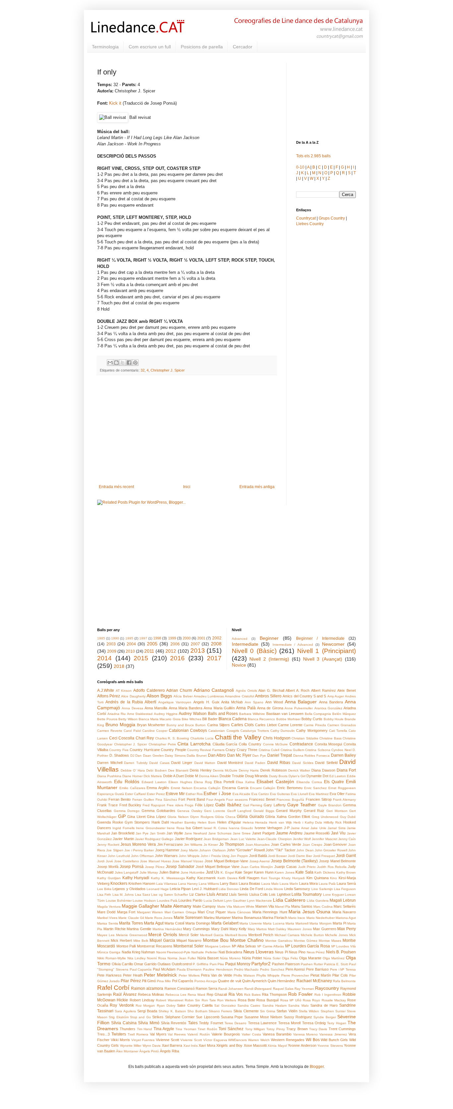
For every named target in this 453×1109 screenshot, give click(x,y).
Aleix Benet (346, 690)
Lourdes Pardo (190, 900)
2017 (214, 658)
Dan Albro (217, 755)
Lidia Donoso (229, 889)
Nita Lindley (136, 958)
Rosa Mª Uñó (290, 1000)
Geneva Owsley (189, 811)
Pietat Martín (320, 975)
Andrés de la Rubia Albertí (130, 702)
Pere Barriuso (317, 969)
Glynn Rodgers (202, 817)
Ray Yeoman (304, 988)
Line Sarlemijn (322, 889)
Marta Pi (339, 923)
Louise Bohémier (119, 900)
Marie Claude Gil (131, 918)
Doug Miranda (256, 776)
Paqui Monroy (237, 964)
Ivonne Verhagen (268, 828)
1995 (129, 638)
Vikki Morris (120, 1040)
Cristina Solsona (317, 750)
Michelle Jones (336, 935)
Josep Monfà (107, 867)
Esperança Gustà (110, 794)
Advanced (239, 638)
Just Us (213, 872)
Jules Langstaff (127, 872)
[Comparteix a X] (122, 362)
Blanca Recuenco (261, 719)
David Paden (255, 763)
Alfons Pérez (108, 696)
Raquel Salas (283, 988)
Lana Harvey (188, 883)
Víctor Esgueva (215, 1040)
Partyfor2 (261, 963)
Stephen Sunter (333, 1011)
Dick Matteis (153, 776)
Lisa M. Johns (123, 894)
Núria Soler (272, 958)
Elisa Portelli (224, 782)
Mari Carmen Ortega (180, 912)
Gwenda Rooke (110, 822)
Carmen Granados (341, 725)
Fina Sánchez (166, 799)
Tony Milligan (255, 1029)
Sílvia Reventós (173, 1023)
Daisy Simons (175, 755)
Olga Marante (310, 958)
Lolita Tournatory (306, 894)
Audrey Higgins (165, 714)
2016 (177, 658)
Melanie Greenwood (131, 935)
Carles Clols (242, 725)
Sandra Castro (248, 1005)
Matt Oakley (277, 929)
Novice (239, 665)
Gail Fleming (252, 805)
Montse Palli (126, 946)
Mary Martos (257, 929)
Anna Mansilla (156, 708)
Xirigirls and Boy (229, 1045)
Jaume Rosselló (317, 833)
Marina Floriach (274, 918)
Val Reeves (177, 1034)
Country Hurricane (145, 750)
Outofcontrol (182, 964)
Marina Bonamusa (246, 918)
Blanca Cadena (233, 719)
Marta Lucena (274, 923)
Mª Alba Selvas (244, 946)
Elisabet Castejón (275, 781)
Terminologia (105, 46)
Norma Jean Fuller (181, 958)
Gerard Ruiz (314, 811)
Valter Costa (251, 1034)
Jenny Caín (347, 839)
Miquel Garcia (162, 940)
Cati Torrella (338, 730)
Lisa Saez (142, 894)
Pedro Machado (246, 969)
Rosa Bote (246, 1000)
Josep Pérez (154, 867)
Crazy (230, 750)
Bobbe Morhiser (288, 719)
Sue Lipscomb (207, 1017)
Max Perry (346, 929)
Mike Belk (140, 940)
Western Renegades (287, 1040)
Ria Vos (235, 994)
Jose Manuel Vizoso (187, 861)
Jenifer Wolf (302, 839)
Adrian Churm (179, 690)
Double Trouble (232, 776)
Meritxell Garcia (212, 935)
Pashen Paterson (286, 964)
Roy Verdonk (122, 1005)
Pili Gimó (149, 981)
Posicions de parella (202, 46)
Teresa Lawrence (262, 1023)
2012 (170, 651)
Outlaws (164, 964)
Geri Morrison (337, 811)
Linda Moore (273, 889)
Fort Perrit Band (191, 799)
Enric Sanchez (315, 788)
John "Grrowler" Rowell (246, 850)
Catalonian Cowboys (188, 730)
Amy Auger (335, 696)
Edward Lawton (154, 782)
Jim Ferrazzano (170, 844)
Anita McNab (232, 702)
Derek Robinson (273, 770)
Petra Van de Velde (216, 975)
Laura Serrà (346, 883)
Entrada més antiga (257, 486)
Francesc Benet (262, 799)
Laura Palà (327, 883)
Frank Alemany (344, 799)
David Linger (181, 763)
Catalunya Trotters (254, 730)
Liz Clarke (197, 894)
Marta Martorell (297, 923)
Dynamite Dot (317, 776)
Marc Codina (323, 906)
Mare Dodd (106, 912)
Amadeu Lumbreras (209, 696)
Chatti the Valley (238, 737)
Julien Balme (169, 872)
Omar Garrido (145, 964)
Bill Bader (209, 719)
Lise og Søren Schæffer (169, 894)
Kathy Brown (346, 872)
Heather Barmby (183, 822)
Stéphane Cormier (180, 1017)
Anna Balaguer (301, 701)
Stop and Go (140, 1017)
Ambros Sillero (268, 696)
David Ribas (279, 762)
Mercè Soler (189, 935)
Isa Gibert (194, 828)
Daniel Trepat (279, 755)
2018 (119, 666)
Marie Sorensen (188, 917)
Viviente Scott (191, 1040)
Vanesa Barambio (277, 1034)
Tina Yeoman (185, 1029)
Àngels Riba (169, 1051)
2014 (104, 658)
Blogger (317, 1066)
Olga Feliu (290, 958)
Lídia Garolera (318, 900)
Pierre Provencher (295, 975)
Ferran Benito (119, 799)
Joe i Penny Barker (139, 850)
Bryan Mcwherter (151, 725)
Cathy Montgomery (311, 730)
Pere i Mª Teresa (343, 969)
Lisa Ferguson (345, 889)
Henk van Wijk (280, 822)
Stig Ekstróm (118, 1017)
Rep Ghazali (217, 994)
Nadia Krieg (131, 952)
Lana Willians (209, 883)
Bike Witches (191, 719)
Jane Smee (242, 833)
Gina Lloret (136, 817)
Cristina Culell (269, 750)
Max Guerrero (324, 929)
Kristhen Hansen (141, 883)
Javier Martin (123, 839)
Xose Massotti (255, 1045)
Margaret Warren (150, 912)
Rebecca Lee (175, 994)
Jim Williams (193, 844)
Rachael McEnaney (314, 981)
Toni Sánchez (231, 1029)
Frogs (189, 805)
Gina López (156, 817)
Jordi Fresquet (324, 856)
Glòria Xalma (276, 817)
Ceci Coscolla (122, 738)
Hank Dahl (160, 822)
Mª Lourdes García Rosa (307, 946)
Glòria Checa (225, 817)
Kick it (115, 103)
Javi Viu (338, 833)
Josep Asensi (259, 861)
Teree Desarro (235, 1023)
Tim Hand (144, 1029)
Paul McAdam (164, 969)
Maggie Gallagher (140, 906)
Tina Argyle (164, 1029)
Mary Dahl (219, 929)
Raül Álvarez (125, 994)
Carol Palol (132, 730)
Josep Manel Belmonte (337, 861)
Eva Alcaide (241, 794)
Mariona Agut (346, 918)
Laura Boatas (249, 883)
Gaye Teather (301, 804)
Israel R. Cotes (215, 828)
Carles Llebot (266, 725)
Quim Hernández (281, 981)
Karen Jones (284, 872)
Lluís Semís (238, 894)
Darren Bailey (343, 755)
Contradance (301, 744)
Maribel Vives (107, 918)
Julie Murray (149, 872)
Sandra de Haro (324, 1005)
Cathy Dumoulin (282, 730)
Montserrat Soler (188, 946)
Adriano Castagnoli (214, 690)
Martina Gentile (139, 929)
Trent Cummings (342, 1029)
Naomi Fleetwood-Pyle (173, 952)
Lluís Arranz (217, 894)
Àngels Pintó (149, 1051)
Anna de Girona (270, 708)
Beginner (269, 638)
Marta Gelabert (224, 923)
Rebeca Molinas (151, 994)
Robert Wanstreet (169, 1000)
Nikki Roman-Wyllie (111, 958)
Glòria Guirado (250, 816)
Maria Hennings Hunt (269, 912)
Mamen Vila (264, 906)
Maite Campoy (204, 906)
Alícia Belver (182, 696)
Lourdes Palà (167, 900)
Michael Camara (287, 935)
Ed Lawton (337, 776)
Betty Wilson (127, 719)
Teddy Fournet (211, 1023)
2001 (201, 638)
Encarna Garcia (235, 788)
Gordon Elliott (299, 817)
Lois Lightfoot (279, 894)
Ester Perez (156, 794)
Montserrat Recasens (154, 946)
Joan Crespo (312, 844)
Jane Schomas (219, 833)
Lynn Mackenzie (259, 900)
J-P (287, 828)
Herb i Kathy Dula (307, 822)
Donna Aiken (209, 776)
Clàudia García (225, 744)
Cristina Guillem (292, 750)
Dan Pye (259, 755)
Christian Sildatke (304, 738)
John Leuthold (119, 856)
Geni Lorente (214, 811)
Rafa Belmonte (344, 981)
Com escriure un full (150, 46)
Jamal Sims (336, 828)
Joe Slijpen (114, 850)
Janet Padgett (263, 833)
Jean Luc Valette (243, 839)
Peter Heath (133, 975)
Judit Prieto (307, 867)
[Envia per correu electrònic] (110, 362)
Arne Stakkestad (140, 714)
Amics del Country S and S (304, 696)
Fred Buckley (130, 805)
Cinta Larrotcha (194, 743)
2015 (141, 658)
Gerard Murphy (289, 811)
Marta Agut (153, 923)
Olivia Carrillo (122, 964)
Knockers (118, 883)
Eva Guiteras (280, 794)
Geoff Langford (239, 811)
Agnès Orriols (246, 690)
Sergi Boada (147, 1011)
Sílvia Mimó (148, 1023)
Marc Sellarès (345, 906)
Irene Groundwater (150, 828)
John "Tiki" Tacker (280, 850)
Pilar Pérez (131, 981)
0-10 (300, 167)
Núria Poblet (252, 958)
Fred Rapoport (154, 805)
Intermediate (245, 644)
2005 (152, 643)
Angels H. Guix (206, 702)
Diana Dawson (323, 770)
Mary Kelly (238, 929)
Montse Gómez (305, 940)
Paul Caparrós (141, 969)
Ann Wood (274, 702)
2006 (175, 644)
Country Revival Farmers (206, 750)
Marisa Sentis (107, 923)
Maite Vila (224, 906)
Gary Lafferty (275, 805)
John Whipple (189, 856)
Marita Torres (131, 923)
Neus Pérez (316, 952)
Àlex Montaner (127, 1051)
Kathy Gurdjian (109, 878)
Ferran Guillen (143, 799)
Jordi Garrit (346, 855)
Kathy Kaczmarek (201, 878)
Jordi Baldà (258, 856)
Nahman (148, 952)
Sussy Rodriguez (298, 1017)
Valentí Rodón (198, 1034)
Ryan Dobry (166, 1005)
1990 (115, 638)
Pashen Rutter (312, 964)
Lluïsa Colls (258, 894)
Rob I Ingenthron (327, 994)
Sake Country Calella (195, 1005)
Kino (333, 878)
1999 (172, 638)
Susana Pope (232, 1017)
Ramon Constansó (179, 988)
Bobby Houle (334, 719)
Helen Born (207, 822)
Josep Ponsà (132, 866)
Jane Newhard (195, 833)
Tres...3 (103, 1034)
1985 (101, 638)
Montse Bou (215, 940)
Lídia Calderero (289, 900)
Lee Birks (104, 889)
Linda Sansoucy (297, 889)
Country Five (118, 750)
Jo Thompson (231, 844)
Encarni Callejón (263, 788)
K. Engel (227, 872)
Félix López (204, 805)
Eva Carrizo (260, 794)
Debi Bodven (156, 770)
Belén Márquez (344, 714)
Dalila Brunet (197, 755)
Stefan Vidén (287, 1011)
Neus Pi (281, 952)
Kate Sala (304, 872)
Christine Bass (330, 738)
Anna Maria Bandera (186, 708)
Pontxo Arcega (205, 981)
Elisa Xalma (245, 782)
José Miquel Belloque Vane (217, 867)
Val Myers (158, 1034)
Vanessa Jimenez (333, 1034)
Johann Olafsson (212, 850)
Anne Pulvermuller (299, 708)
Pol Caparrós (182, 981)
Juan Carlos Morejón (257, 867)
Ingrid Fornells (123, 828)
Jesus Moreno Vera (138, 844)
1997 (143, 638)
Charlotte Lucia (202, 738)
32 (143, 370)
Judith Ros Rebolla (332, 867)
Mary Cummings (196, 929)
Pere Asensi (295, 969)
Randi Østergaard (258, 988)
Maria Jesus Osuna (309, 911)
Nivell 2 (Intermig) (269, 659)
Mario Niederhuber (320, 918)
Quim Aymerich (254, 981)
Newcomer (333, 644)
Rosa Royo (311, 1000)
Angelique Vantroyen (174, 702)
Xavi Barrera (172, 1045)
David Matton (205, 763)
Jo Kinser (211, 844)
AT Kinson (124, 690)
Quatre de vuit (229, 981)
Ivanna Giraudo (241, 828)
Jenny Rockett (108, 844)
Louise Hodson (144, 900)
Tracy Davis (318, 1029)
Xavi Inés (190, 1045)
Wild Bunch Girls (334, 1040)
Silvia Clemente (245, 1011)
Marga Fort (126, 912)
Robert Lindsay (142, 1000)
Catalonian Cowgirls (223, 730)
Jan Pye (142, 833)
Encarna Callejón (207, 788)
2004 (131, 644)
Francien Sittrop (319, 799)
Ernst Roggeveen (342, 788)
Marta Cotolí (174, 923)
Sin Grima (267, 1011)
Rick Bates (252, 994)
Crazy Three (247, 750)
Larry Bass (229, 883)
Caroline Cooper (154, 730)
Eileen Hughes (180, 782)
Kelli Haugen (249, 878)
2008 (216, 643)
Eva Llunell (299, 794)
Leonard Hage (158, 889)
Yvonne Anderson (302, 1045)
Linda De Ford (251, 889)
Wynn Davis (152, 1045)
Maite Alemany (176, 906)
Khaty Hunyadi (293, 878)
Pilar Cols (340, 975)
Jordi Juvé (105, 861)
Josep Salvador (180, 866)
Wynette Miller (130, 1045)
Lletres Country (310, 224)
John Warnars (166, 856)
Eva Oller (337, 794)
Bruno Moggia (120, 724)
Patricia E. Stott (336, 964)
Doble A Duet (173, 776)
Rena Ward (196, 994)
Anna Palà (245, 708)
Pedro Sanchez (272, 969)
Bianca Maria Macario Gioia (160, 719)
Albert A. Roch (297, 690)
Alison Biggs (159, 695)
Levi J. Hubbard (205, 889)
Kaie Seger (244, 872)
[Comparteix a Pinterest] (135, 362)
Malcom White (243, 906)
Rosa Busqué (267, 1000)
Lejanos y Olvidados (128, 889)
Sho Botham (197, 1011)
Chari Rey (145, 738)
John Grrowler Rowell (331, 850)
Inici (186, 486)
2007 (195, 644)
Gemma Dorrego (127, 811)
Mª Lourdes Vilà (343, 946)
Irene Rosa (175, 828)
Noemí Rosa (156, 958)
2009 (111, 651)
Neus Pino (297, 952)
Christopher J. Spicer (168, 370)
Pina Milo (164, 981)
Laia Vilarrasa (166, 883)
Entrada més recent (116, 486)
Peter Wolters (189, 975)
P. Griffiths (200, 964)
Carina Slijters (218, 725)
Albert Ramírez (323, 690)
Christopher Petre (162, 744)
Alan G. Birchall (271, 690)
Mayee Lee (106, 935)
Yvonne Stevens (330, 1045)
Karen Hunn (264, 872)
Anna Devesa (132, 708)
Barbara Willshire (252, 714)
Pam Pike (217, 964)
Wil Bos (313, 1039)
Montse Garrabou (278, 940)
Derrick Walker (299, 770)
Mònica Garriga (108, 952)
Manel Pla (282, 906)
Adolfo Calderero (149, 690)
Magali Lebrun (343, 900)
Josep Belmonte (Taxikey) (294, 861)
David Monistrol (230, 763)
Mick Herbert (121, 940)
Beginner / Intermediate (320, 638)
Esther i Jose (217, 793)
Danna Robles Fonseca (311, 755)
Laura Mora (308, 883)
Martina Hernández (167, 929)
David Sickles (302, 763)
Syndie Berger (324, 1017)
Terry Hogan (336, 1023)
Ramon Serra (206, 988)
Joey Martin (189, 850)
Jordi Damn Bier (300, 856)
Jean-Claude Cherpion (274, 839)
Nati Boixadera (230, 952)
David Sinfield (326, 763)
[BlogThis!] (116, 362)
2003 (111, 644)
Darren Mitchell (109, 763)
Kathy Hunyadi (136, 878)
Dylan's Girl (297, 776)
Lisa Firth (104, 894)
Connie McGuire (275, 744)
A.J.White (105, 690)
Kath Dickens (324, 872)
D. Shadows (119, 755)
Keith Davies (227, 878)
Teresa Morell (289, 1023)
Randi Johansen (230, 988)
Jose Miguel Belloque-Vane (226, 861)
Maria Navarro (344, 912)
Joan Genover (335, 844)
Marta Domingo (197, 923)
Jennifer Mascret (324, 839)
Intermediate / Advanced (293, 644)
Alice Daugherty (133, 696)
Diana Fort (346, 770)
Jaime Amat (300, 828)
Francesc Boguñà (290, 799)
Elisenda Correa (309, 782)
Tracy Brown (296, 1029)
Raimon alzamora (147, 988)
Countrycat (306, 218)
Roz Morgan (145, 1005)
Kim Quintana (317, 878)
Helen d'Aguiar (229, 822)
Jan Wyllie (174, 833)
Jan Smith (157, 833)
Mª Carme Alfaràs (270, 946)
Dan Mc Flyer (239, 755)
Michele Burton (312, 935)
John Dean (304, 850)
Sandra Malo (298, 1005)
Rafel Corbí (113, 987)
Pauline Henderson (218, 969)
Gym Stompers (137, 822)
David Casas (159, 763)
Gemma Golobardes (158, 811)
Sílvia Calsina (123, 1023)
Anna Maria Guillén (219, 708)
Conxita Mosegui (328, 744)
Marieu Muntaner (217, 918)
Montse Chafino (247, 940)
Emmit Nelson (181, 788)
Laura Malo (270, 883)
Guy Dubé (348, 817)
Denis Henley (201, 770)
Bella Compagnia (318, 714)
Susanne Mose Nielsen (263, 1017)
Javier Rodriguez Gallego (154, 839)
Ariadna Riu (116, 714)
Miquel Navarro (188, 940)
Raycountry (327, 988)
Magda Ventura (109, 906)
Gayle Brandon (330, 805)
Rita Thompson (274, 994)
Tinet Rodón (207, 1029)
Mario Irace (296, 918)
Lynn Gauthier (235, 900)
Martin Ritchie (114, 929)
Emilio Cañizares (132, 788)
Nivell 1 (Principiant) (326, 650)
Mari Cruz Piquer (212, 912)
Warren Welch (259, 1040)
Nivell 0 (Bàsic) (254, 650)
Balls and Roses (223, 713)
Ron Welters (226, 1000)
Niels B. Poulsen (341, 952)
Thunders (127, 1029)
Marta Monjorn (320, 923)
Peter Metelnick (160, 975)
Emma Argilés (158, 788)
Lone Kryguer (333, 894)
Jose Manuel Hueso (155, 861)
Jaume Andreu (289, 833)
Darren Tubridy (136, 763)
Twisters (118, 1034)
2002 (217, 638)
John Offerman (142, 856)
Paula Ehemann (189, 969)
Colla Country (250, 744)
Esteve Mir (175, 793)
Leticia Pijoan (180, 889)
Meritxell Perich (260, 935)
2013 (197, 650)
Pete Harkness (109, 975)
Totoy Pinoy (275, 1029)
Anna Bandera (331, 702)
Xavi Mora (207, 1045)
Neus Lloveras (258, 951)
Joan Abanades (257, 844)
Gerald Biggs (263, 811)
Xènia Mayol (277, 1045)
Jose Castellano (126, 861)
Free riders (175, 805)
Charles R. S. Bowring (172, 738)
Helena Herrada (255, 822)
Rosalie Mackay (334, 1000)
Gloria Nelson (178, 817)
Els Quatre (334, 782)
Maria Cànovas (239, 912)
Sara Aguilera (125, 1011)
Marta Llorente (250, 923)
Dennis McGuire (225, 770)
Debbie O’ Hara (133, 770)
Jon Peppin (239, 856)
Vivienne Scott (167, 1040)
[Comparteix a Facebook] (129, 362)
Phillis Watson (244, 975)
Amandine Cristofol (239, 696)
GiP (122, 816)
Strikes (157, 1017)
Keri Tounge (270, 878)
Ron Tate (209, 1000)
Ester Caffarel (135, 794)
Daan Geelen (153, 755)
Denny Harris (249, 770)
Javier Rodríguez (189, 839)
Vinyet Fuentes (143, 1040)
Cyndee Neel (341, 750)
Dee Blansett (178, 770)
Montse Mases (330, 940)
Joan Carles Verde (286, 844)
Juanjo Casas (285, 867)
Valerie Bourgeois (226, 1034)
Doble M (191, 776)
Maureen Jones (300, 929)
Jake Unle (318, 828)
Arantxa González (328, 708)
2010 (130, 651)
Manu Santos (301, 906)
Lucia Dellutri (213, 900)
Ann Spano (254, 702)
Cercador (242, 46)
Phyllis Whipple (268, 975)
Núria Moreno (230, 958)
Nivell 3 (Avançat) (323, 659)
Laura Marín (289, 883)
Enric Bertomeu (289, 788)
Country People (173, 750)
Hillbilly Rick (333, 822)
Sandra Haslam (274, 1005)
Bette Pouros (107, 719)
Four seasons (236, 799)
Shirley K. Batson (172, 1011)
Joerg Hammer (167, 850)
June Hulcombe (193, 872)
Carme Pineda (315, 725)
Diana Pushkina (109, 776)
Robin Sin (192, 1000)
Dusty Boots (278, 776)
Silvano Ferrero (220, 1011)
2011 (149, 651)
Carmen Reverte (109, 730)
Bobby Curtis (311, 719)
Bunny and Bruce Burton (186, 725)
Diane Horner (132, 776)
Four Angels (215, 799)
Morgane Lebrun (218, 946)
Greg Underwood (325, 817)
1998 (157, 638)
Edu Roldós (126, 781)
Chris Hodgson (277, 738)
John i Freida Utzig (215, 856)
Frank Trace (107, 805)
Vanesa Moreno (305, 1034)
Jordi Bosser (277, 856)
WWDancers (237, 1040)
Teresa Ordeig (314, 1023)
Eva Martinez (319, 794)
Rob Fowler (300, 994)
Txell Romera (138, 1034)
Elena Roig (203, 782)
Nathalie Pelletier (204, 952)
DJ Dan (136, 755)
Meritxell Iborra (236, 935)
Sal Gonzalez (224, 1005)
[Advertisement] (186, 429)
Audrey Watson (193, 713)
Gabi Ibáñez (228, 804)
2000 (187, 638)
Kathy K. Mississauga (168, 878)
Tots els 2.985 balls (313, 156)
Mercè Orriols (162, 934)
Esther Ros (194, 794)
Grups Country (332, 218)
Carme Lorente (290, 725)
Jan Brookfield (122, 833)
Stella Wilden (309, 1011)
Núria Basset (208, 958)
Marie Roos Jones (158, 918)
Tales (193, 1023)
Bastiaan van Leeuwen (284, 714)
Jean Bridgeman (216, 839)
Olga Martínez (334, 958)
